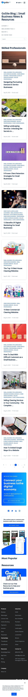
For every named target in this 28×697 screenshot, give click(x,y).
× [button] (25, 683)
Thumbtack (4, 641)
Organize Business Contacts (12, 394)
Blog (2, 658)
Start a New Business (18, 123)
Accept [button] (14, 694)
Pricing (3, 662)
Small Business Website (12, 262)
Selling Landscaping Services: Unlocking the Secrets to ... (13, 128)
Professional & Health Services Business (13, 76)
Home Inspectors (19, 641)
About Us (3, 671)
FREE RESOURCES (14, 592)
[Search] (24, 39)
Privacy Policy (17, 690)
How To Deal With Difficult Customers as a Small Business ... (13, 357)
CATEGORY (4, 25)
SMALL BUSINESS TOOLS (8, 28)
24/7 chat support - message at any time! (21, 659)
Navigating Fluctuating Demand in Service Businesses (13, 84)
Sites (2, 631)
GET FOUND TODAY (14, 525)
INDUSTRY (4, 32)
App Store (3, 655)
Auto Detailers (19, 618)
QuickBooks (4, 644)
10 (24, 465)
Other (16, 644)
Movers (17, 638)
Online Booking (5, 622)
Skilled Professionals (11, 78)
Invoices (3, 628)
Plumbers (17, 622)
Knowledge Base (5, 652)
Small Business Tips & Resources (13, 72)
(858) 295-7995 (19, 652)
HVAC (16, 612)
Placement (4, 635)
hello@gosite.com (20, 655)
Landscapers (18, 628)
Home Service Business (10, 121)
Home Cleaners (19, 631)
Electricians (18, 615)
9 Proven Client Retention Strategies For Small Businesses (14, 176)
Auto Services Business (10, 74)
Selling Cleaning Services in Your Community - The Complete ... (14, 403)
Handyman (18, 625)
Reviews (3, 612)
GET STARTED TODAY (7, 35)
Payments (4, 625)
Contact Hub (4, 618)
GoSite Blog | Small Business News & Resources (13, 16)
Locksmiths (18, 635)
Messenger (4, 615)
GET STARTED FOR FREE (14, 500)
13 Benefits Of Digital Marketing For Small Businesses (12, 225)
